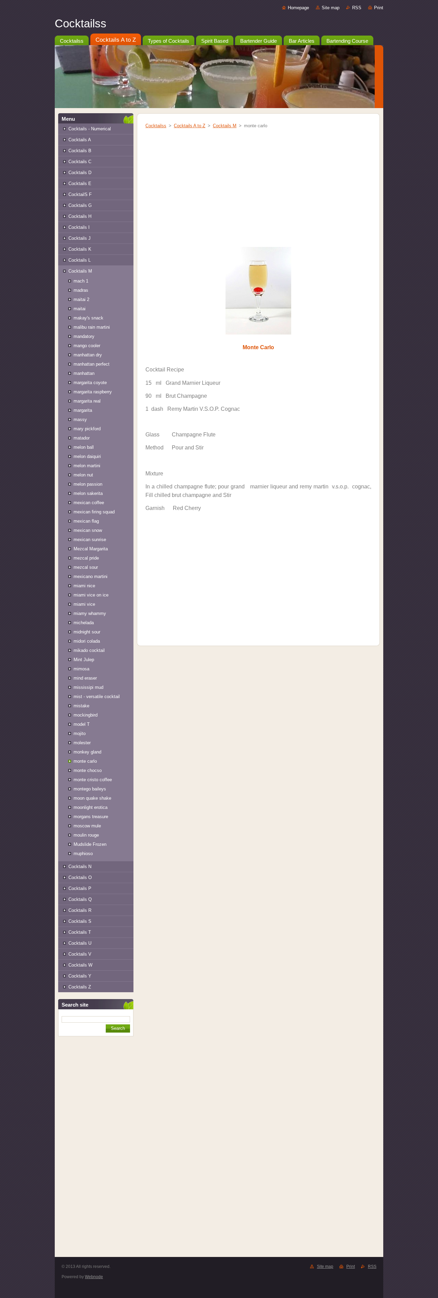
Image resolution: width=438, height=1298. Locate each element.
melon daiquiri (87, 456)
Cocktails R (79, 910)
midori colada (87, 641)
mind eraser (85, 678)
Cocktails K (79, 249)
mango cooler (87, 345)
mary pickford (87, 428)
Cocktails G (80, 205)
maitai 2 (81, 299)
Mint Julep (84, 659)
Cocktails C (79, 161)
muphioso (83, 853)
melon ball (84, 447)
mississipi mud (88, 687)
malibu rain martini (92, 327)
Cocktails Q (80, 899)
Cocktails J (79, 238)
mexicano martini (90, 576)
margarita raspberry (93, 391)
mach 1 (81, 281)
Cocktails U (79, 943)
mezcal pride (86, 558)
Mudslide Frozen (90, 844)
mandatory (84, 336)
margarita (83, 410)
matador (82, 438)
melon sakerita (88, 493)
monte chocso (88, 770)
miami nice (84, 585)
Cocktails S (79, 921)
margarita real (87, 401)
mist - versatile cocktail (97, 696)
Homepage (298, 7)
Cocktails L (79, 260)
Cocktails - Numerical (89, 128)
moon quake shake (92, 798)
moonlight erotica (90, 807)
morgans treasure (91, 816)
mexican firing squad (94, 511)
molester (82, 742)
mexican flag (86, 521)
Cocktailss (155, 125)
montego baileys (90, 788)
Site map (330, 7)
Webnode (94, 1276)
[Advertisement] (95, 1152)
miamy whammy (90, 613)
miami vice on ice (91, 595)
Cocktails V (79, 954)
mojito (80, 733)
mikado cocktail (89, 650)
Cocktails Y (79, 976)
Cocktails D (79, 172)
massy (80, 419)
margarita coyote (90, 382)
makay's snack (88, 317)
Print (378, 7)
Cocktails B (79, 150)
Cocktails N (79, 866)
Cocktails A (79, 139)
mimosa (81, 668)
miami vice (84, 604)
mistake (81, 705)
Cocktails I (79, 227)
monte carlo (85, 761)
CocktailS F (80, 194)
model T (82, 724)
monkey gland (87, 752)
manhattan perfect (92, 364)
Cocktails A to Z (189, 125)
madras (81, 290)
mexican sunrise (90, 539)
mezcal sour (86, 567)
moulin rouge (86, 835)
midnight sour (87, 631)
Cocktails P (79, 888)
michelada (84, 622)
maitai (80, 308)
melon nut (83, 474)
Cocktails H (79, 216)
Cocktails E (79, 183)
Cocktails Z (79, 986)
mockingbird (86, 715)
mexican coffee (89, 502)
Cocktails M (80, 271)
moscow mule (87, 825)
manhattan (84, 373)
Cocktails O (80, 877)
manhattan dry (88, 354)
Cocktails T (79, 932)
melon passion (88, 484)
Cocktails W (80, 965)
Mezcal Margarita (91, 548)
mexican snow (88, 530)
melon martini (87, 465)
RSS (356, 7)
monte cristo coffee (93, 779)
